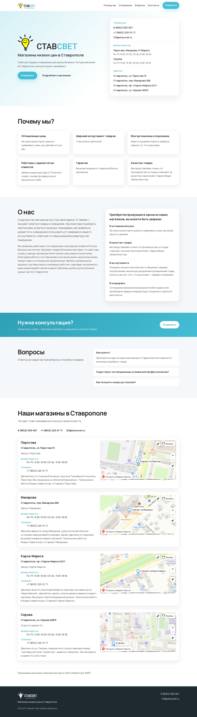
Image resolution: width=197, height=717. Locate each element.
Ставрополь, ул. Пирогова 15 (129, 75)
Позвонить (171, 5)
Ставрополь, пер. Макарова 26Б (131, 80)
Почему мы (110, 5)
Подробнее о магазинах (56, 75)
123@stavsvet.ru (122, 37)
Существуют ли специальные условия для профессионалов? (132, 371)
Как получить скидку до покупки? (116, 382)
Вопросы (140, 5)
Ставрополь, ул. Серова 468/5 (130, 90)
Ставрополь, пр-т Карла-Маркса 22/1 (135, 85)
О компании (125, 5)
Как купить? (103, 352)
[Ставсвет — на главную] (26, 5)
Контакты (153, 5)
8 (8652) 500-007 (123, 27)
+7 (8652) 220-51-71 (124, 32)
